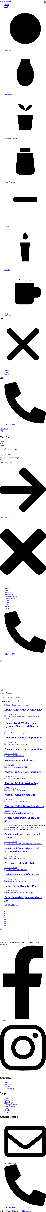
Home (6, 5)
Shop (6, 7)
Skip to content (5, 1)
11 (5, 919)
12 (5, 921)
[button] (23, 343)
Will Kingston (26, 1211)
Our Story (8, 316)
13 (5, 923)
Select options (15, 825)
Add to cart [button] (13, 714)
